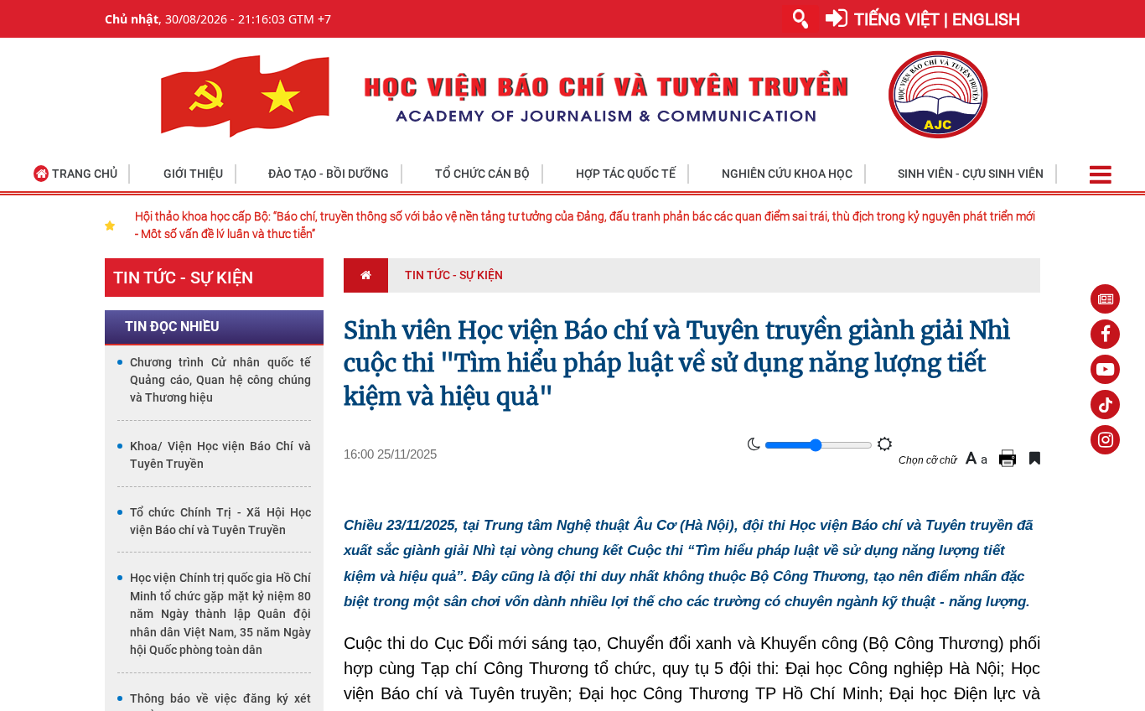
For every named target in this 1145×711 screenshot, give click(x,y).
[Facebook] (1105, 334)
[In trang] (1010, 458)
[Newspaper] (1105, 299)
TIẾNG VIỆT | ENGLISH (937, 19)
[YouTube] (1105, 369)
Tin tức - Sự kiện (183, 277)
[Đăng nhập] (836, 19)
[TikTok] (1105, 404)
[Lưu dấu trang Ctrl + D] (1034, 458)
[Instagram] (1105, 439)
